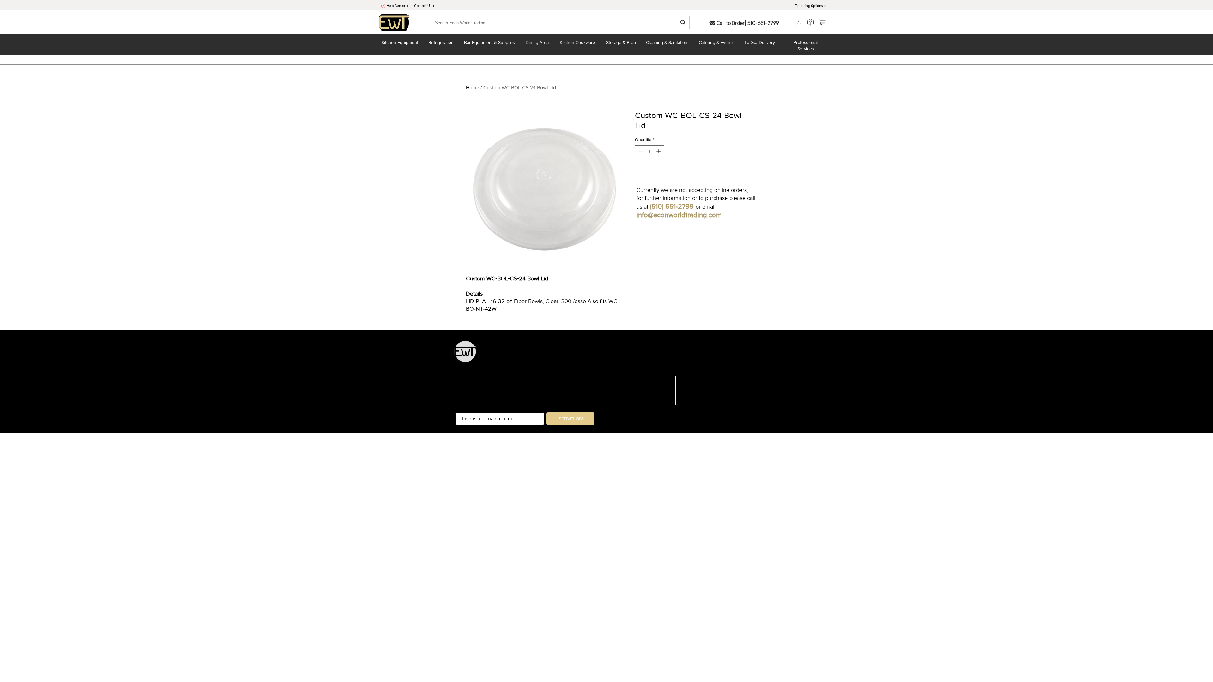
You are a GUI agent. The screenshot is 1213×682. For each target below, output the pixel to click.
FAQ (686, 378)
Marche (662, 386)
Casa (666, 378)
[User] (799, 22)
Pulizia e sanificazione (702, 363)
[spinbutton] (649, 151)
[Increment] (659, 151)
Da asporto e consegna (651, 363)
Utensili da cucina (572, 354)
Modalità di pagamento (708, 402)
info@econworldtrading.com (679, 214)
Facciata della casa (604, 363)
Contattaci (659, 402)
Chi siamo (660, 394)
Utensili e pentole (681, 354)
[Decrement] (640, 151)
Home (472, 87)
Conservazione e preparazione (627, 354)
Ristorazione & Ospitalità (729, 354)
